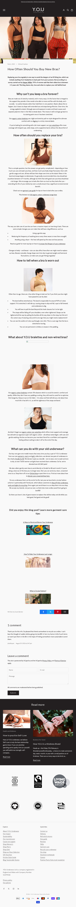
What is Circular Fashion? (38, 591)
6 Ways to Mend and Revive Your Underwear (38, 522)
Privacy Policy (47, 661)
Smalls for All (19, 459)
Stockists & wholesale (47, 855)
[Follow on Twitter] (9, 889)
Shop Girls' (6, 849)
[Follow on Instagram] (13, 889)
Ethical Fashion (23, 64)
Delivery (43, 834)
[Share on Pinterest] (57, 612)
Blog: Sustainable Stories (11, 860)
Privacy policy (7, 880)
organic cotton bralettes (20, 118)
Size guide (43, 839)
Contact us (43, 831)
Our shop (43, 852)
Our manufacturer (9, 839)
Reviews (43, 842)
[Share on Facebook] (43, 612)
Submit (13, 693)
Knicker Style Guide (9, 857)
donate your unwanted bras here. (39, 476)
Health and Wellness (9, 731)
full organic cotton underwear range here (43, 195)
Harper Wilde (27, 82)
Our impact (6, 834)
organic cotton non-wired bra (31, 432)
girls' (33, 456)
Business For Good (39, 740)
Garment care (44, 847)
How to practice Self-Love (15, 735)
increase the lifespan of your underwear (52, 244)
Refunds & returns (46, 836)
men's (27, 456)
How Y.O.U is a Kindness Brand (47, 744)
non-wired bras (54, 125)
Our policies (7, 883)
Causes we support (9, 842)
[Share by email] (64, 612)
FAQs (42, 844)
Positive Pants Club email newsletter (52, 860)
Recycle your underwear (48, 849)
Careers (42, 857)
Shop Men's (7, 847)
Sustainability (7, 836)
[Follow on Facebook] (4, 889)
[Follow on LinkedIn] (18, 889)
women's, (21, 456)
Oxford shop (34, 473)
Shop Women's (8, 844)
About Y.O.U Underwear (11, 831)
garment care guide (29, 191)
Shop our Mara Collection (11, 852)
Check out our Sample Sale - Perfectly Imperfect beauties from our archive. (38, 1)
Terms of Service (60, 661)
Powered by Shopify (45, 894)
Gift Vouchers (7, 855)
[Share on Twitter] (50, 612)
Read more (6, 757)
